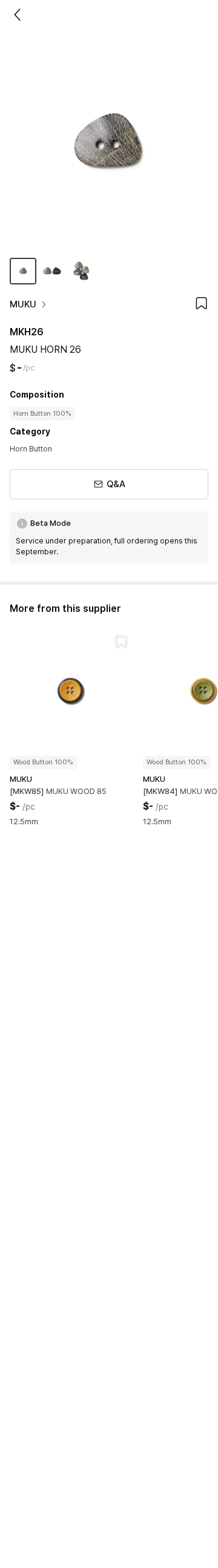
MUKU (23, 304)
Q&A (116, 484)
